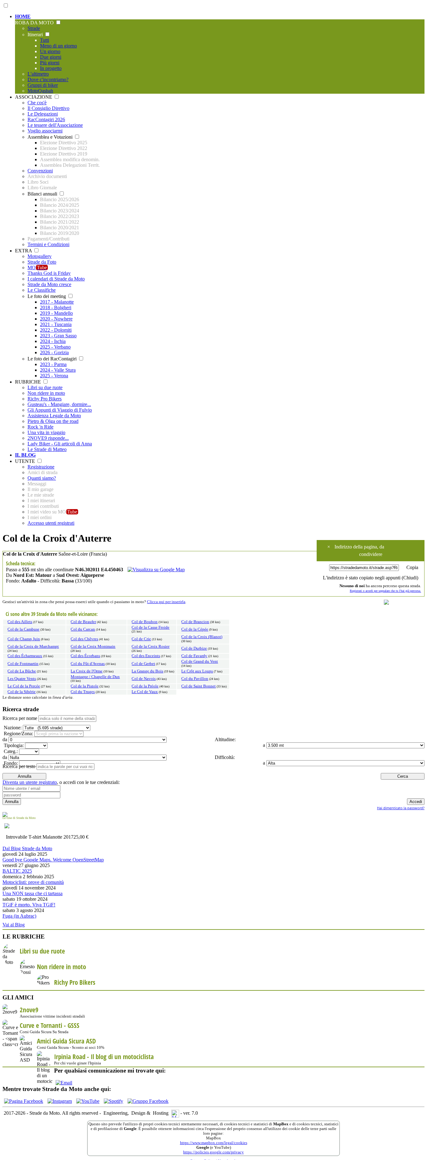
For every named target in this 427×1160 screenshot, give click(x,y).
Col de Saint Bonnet (198, 686)
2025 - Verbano (55, 346)
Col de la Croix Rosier (150, 646)
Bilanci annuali (43, 193)
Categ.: (10, 751)
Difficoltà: (224, 757)
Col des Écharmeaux (25, 656)
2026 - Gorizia (54, 352)
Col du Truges (83, 692)
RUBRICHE (28, 381)
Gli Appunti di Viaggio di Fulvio (60, 410)
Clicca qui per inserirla (166, 602)
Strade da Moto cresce (49, 284)
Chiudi (410, 577)
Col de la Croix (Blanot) (201, 637)
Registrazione (41, 466)
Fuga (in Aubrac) (19, 916)
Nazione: (12, 727)
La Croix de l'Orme (87, 671)
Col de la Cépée (194, 629)
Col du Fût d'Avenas (88, 664)
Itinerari (36, 34)
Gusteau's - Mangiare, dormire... (59, 404)
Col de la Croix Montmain (93, 646)
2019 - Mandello (56, 313)
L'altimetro (38, 74)
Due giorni (50, 57)
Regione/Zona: (18, 733)
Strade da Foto (42, 262)
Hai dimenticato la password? (400, 808)
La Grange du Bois (147, 671)
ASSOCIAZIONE (34, 97)
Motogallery (40, 256)
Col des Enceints (146, 656)
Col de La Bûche (22, 671)
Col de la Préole (145, 686)
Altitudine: (225, 739)
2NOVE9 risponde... (48, 438)
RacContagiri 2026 (46, 119)
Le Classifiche (42, 290)
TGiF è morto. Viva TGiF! (29, 904)
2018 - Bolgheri (55, 307)
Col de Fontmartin (23, 664)
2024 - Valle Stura (58, 370)
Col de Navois (144, 679)
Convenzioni (40, 170)
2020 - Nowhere (56, 318)
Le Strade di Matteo (47, 449)
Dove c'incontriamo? (48, 79)
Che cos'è (37, 102)
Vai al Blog (14, 924)
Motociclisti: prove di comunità (33, 882)
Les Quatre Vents (22, 679)
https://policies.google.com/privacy (213, 1152)
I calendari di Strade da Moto (56, 278)
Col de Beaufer (83, 622)
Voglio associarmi (45, 130)
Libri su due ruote (45, 387)
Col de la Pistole (84, 686)
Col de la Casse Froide (150, 627)
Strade (34, 28)
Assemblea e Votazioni (51, 137)
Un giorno (50, 51)
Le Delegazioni (43, 113)
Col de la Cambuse (23, 629)
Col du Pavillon (194, 679)
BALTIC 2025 (17, 871)
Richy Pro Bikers (45, 398)
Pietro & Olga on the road (53, 421)
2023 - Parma (53, 364)
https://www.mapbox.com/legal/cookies (213, 1143)
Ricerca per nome (20, 718)
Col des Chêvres (84, 639)
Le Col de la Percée (24, 686)
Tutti (44, 40)
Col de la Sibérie (22, 692)
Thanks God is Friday (49, 273)
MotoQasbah (40, 90)
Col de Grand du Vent (199, 661)
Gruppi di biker (43, 85)
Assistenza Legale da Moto (54, 415)
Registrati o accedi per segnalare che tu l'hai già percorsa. (385, 590)
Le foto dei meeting (47, 296)
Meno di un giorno (58, 45)
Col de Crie (141, 639)
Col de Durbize (194, 648)
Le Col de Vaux (145, 692)
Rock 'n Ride (40, 426)
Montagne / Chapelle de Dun (95, 677)
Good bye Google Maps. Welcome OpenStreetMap (53, 859)
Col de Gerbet (143, 664)
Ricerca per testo (19, 766)
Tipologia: (13, 745)
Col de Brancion (195, 622)
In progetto (51, 68)
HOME (23, 16)
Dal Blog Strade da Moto (27, 848)
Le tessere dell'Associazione (55, 125)
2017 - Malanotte (57, 302)
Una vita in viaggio (46, 432)
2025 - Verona (54, 375)
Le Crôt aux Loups (197, 671)
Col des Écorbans (85, 656)
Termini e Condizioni (48, 244)
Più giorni (49, 62)
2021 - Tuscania (56, 324)
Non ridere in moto (46, 393)
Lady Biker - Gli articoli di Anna (60, 443)
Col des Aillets (20, 622)
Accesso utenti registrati (51, 523)
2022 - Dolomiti (56, 330)
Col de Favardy (194, 656)
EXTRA (24, 250)
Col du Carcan (83, 629)
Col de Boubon (145, 622)
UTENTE (25, 461)
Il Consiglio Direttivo (48, 108)
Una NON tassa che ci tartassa (33, 893)
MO (37, 267)
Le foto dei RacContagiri (53, 358)
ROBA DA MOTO (35, 22)
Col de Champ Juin (24, 639)
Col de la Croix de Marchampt (33, 646)
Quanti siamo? (42, 478)
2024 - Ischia (53, 341)
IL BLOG (25, 455)
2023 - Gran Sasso (58, 335)
